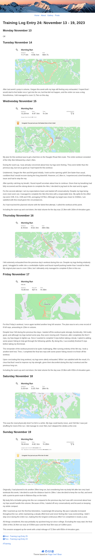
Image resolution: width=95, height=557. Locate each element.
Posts (57, 15)
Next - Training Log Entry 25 (16, 536)
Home (36, 15)
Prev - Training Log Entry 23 (16, 539)
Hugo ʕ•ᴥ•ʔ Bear (55, 554)
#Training (7, 544)
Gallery (50, 15)
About (43, 15)
